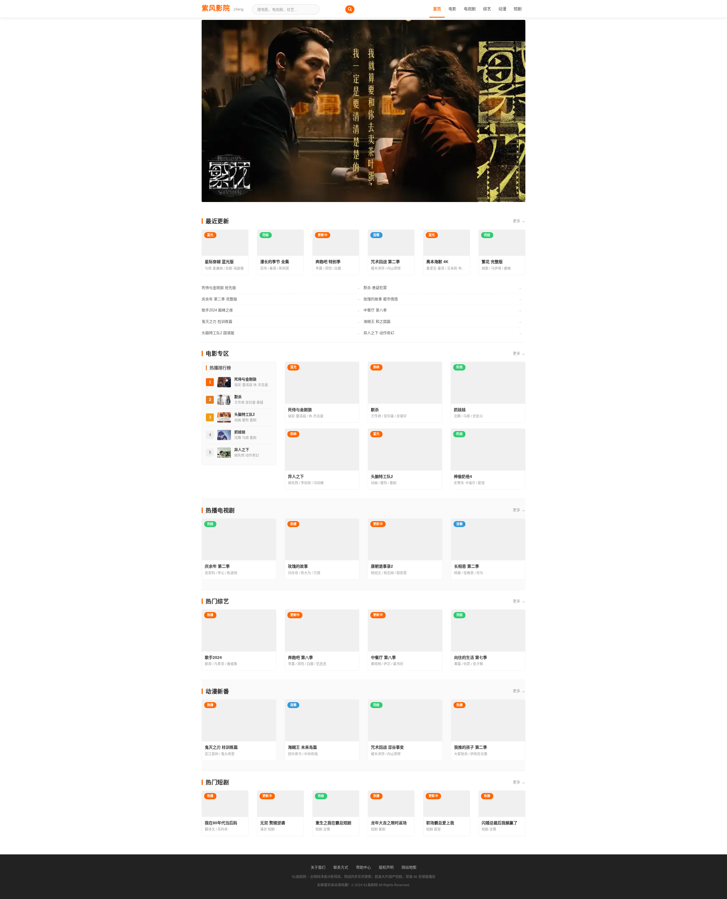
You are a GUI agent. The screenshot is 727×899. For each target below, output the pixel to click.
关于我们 (318, 867)
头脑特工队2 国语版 (218, 333)
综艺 (487, 9)
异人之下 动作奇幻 (379, 333)
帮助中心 (363, 867)
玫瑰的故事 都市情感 (381, 299)
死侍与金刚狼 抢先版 (219, 288)
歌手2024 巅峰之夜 (217, 310)
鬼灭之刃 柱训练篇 (217, 321)
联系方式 (340, 867)
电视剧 (470, 9)
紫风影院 (222, 8)
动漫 (502, 9)
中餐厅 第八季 (375, 310)
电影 (452, 9)
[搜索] (349, 9)
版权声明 (386, 867)
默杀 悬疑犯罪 (375, 288)
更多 (519, 221)
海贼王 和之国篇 (377, 321)
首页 (437, 9)
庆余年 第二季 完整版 (219, 299)
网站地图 (409, 867)
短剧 (518, 9)
